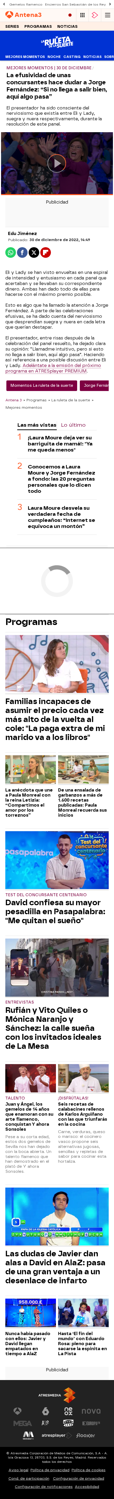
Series (12, 26)
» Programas (35, 400)
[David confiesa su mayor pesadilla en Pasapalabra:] (57, 860)
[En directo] (70, 15)
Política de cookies (89, 1470)
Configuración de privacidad (78, 1478)
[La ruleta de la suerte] (57, 49)
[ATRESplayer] (95, 15)
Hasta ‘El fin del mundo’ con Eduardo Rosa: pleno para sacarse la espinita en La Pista (82, 1343)
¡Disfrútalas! (73, 1098)
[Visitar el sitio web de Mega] (23, 1423)
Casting (72, 57)
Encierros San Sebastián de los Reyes (77, 4)
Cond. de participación (28, 1478)
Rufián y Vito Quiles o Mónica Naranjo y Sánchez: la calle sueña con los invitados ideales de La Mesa (53, 1028)
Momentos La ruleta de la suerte (41, 385)
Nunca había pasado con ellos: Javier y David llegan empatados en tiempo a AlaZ (27, 1343)
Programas (38, 26)
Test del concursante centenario (46, 895)
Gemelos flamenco (25, 4)
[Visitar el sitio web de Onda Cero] (68, 1423)
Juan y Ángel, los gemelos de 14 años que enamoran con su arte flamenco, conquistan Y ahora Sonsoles (29, 1117)
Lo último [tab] (73, 425)
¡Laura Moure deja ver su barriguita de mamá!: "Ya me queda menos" (60, 444)
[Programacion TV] (82, 15)
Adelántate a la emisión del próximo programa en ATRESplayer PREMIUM (53, 368)
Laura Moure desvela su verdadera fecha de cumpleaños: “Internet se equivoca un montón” (61, 517)
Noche (54, 57)
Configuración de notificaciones (44, 1487)
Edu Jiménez (22, 233)
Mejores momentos (25, 57)
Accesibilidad (87, 1487)
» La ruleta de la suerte (69, 400)
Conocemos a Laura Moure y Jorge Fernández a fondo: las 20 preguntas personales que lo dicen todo (61, 479)
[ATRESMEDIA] (57, 1395)
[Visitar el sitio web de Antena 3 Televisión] (23, 1411)
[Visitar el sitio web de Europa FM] (91, 1423)
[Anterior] (4, 4)
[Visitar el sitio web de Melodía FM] (28, 1436)
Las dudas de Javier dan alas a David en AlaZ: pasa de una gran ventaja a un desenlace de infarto (55, 1267)
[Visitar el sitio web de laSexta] (45, 1411)
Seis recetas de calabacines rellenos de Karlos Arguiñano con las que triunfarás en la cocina (82, 1114)
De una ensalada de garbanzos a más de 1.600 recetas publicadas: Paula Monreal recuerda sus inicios (82, 803)
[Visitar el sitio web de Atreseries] (45, 1423)
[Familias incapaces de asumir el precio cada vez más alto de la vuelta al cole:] (57, 664)
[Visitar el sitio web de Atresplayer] (57, 1436)
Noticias (67, 26)
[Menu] (107, 15)
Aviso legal (18, 1470)
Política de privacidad (49, 1470)
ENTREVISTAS (19, 1002)
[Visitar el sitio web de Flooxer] (85, 1436)
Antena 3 (13, 400)
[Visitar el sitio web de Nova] (91, 1411)
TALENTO (15, 1098)
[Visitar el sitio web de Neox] (68, 1411)
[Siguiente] (110, 4)
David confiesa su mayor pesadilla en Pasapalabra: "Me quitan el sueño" (55, 911)
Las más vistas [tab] (36, 425)
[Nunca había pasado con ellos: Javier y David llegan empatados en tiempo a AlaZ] (30, 1313)
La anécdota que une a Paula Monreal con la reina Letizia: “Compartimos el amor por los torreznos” (29, 803)
